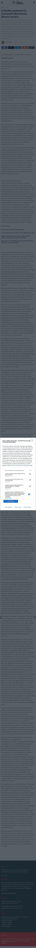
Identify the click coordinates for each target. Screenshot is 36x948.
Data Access (18, 507)
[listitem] (18, 470)
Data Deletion (8, 507)
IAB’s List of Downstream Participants (20, 465)
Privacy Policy (27, 507)
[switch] (29, 474)
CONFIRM (11, 501)
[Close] (32, 440)
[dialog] (18, 474)
